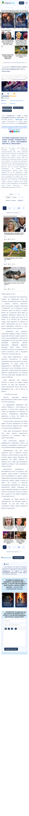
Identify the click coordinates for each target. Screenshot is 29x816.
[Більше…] (16, 629)
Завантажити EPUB (18, 107)
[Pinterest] (12, 131)
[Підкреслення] (12, 629)
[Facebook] (10, 131)
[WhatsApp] (16, 131)
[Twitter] (14, 131)
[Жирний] (6, 629)
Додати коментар (11, 649)
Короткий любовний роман (18, 79)
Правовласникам (7, 557)
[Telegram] (19, 131)
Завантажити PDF (7, 107)
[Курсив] (9, 629)
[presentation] (23, 29)
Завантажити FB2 (7, 110)
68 (19, 208)
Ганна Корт (5, 67)
